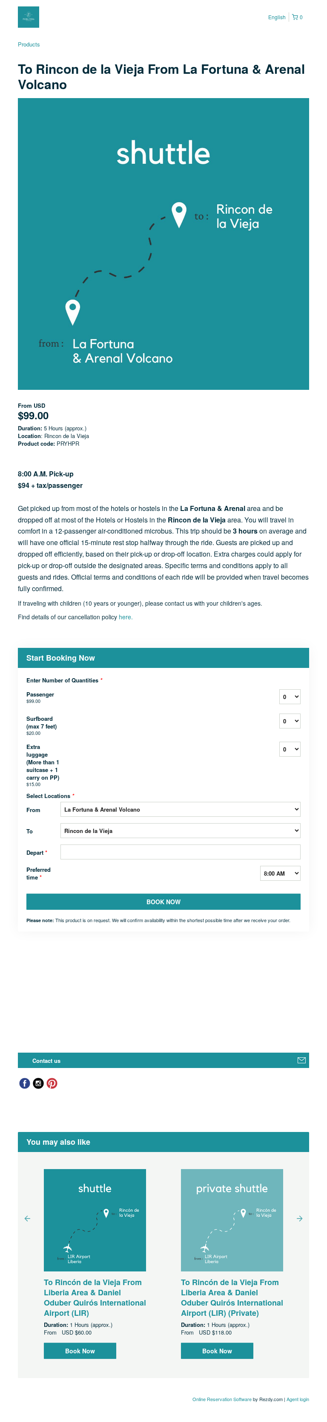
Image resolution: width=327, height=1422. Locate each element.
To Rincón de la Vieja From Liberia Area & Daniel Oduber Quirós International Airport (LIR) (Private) (232, 1297)
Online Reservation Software (222, 1399)
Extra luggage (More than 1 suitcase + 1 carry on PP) (42, 765)
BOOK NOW (163, 901)
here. (126, 616)
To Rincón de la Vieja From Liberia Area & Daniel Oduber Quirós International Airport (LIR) (95, 1297)
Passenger (40, 697)
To (29, 831)
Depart (36, 852)
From (33, 810)
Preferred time (38, 873)
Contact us (46, 1060)
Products (29, 44)
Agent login (298, 1399)
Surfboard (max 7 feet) (41, 725)
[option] (95, 1264)
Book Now (80, 1351)
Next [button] (299, 1218)
